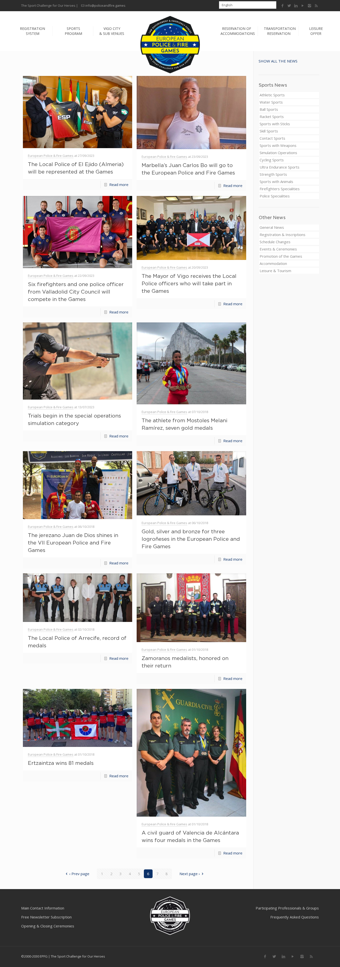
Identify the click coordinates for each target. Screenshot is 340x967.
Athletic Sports (272, 94)
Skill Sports (269, 130)
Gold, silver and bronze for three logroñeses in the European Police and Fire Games (191, 539)
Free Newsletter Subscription (46, 916)
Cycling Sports (272, 159)
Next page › (189, 873)
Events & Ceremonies (278, 248)
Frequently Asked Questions (294, 916)
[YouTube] (302, 5)
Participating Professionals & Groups (287, 908)
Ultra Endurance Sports (279, 167)
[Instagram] (309, 5)
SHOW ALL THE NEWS (278, 61)
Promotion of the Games (281, 256)
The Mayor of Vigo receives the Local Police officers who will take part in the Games (189, 283)
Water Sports (271, 102)
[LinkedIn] (296, 5)
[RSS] (316, 5)
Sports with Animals (276, 181)
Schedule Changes (275, 241)
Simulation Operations (278, 152)
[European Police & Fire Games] (170, 44)
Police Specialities (275, 195)
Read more (118, 184)
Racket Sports (272, 116)
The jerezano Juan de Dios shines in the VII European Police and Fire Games (73, 542)
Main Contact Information (42, 908)
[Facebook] (282, 5)
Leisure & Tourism (275, 270)
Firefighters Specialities (280, 188)
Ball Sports (269, 109)
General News (272, 227)
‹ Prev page (79, 873)
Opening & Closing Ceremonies (47, 925)
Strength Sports (273, 174)
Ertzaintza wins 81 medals (61, 763)
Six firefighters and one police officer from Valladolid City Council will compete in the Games (76, 291)
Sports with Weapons (278, 145)
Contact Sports (272, 138)
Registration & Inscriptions (282, 234)
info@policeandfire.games (105, 5)
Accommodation (273, 263)
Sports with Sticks (275, 123)
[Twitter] (289, 5)
